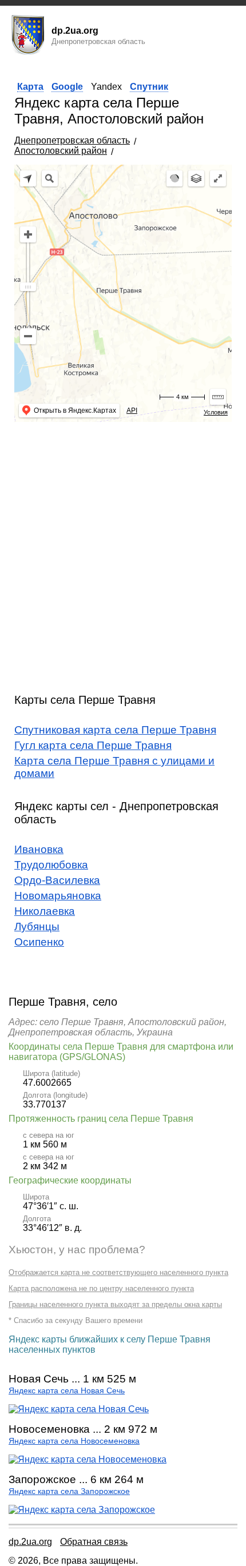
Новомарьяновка (57, 896)
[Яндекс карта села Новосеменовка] (87, 1459)
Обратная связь (94, 1542)
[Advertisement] (123, 553)
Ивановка (39, 849)
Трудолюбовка (51, 865)
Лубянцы (36, 927)
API (131, 411)
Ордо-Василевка (57, 880)
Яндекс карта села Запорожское (69, 1491)
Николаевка (44, 911)
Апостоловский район (60, 151)
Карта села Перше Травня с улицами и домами (114, 767)
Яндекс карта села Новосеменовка (74, 1441)
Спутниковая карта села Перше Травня (115, 730)
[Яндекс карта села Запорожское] (82, 1510)
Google (67, 86)
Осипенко (39, 942)
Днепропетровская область (72, 140)
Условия (216, 412)
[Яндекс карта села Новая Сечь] (79, 1409)
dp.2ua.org (30, 1542)
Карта (30, 86)
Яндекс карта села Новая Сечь (67, 1390)
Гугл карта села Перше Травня (93, 745)
